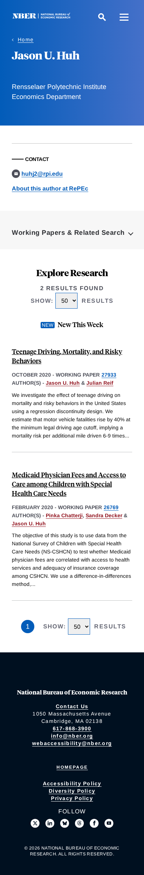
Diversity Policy (72, 791)
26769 (111, 507)
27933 (109, 375)
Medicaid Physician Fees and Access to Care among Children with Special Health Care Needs (69, 484)
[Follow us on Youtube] (108, 823)
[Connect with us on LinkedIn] (49, 823)
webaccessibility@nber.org (72, 743)
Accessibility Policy (72, 783)
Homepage (72, 767)
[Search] (102, 17)
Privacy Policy (72, 798)
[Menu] (124, 17)
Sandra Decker (104, 515)
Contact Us (72, 706)
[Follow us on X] (35, 823)
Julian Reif (99, 383)
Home (26, 39)
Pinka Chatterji (64, 515)
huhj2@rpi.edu (42, 174)
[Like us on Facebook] (94, 823)
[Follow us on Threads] (79, 823)
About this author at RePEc (50, 188)
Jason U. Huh (63, 383)
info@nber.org (72, 736)
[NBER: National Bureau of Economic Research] (43, 17)
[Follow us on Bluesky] (64, 823)
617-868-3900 (72, 728)
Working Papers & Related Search (68, 232)
